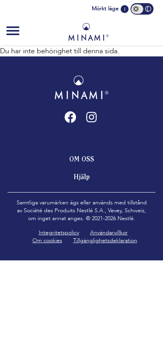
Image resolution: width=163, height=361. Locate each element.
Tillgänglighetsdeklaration (105, 240)
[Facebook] (70, 117)
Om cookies (47, 240)
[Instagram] (91, 117)
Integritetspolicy (59, 232)
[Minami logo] (88, 31)
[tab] (81, 159)
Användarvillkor (109, 232)
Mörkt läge (105, 8)
